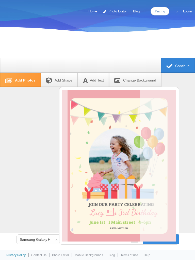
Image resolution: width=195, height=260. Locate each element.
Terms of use (129, 255)
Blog (136, 11)
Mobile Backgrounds (89, 255)
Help (147, 255)
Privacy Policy (16, 255)
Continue (182, 66)
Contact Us (38, 255)
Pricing (160, 11)
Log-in (187, 11)
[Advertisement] (96, 46)
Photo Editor (117, 11)
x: (57, 239)
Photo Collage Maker (25, 9)
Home (92, 11)
